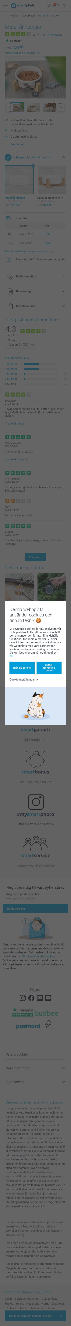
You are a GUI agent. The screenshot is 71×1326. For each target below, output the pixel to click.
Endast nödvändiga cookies (49, 668)
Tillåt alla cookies (22, 668)
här (11, 656)
